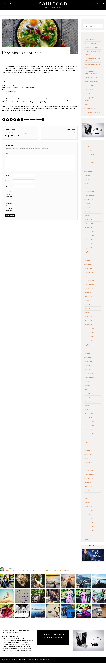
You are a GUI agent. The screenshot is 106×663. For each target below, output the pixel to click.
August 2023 (88, 248)
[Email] (15, 119)
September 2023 (89, 244)
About (32, 13)
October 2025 (88, 163)
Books (40, 13)
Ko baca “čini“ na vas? (90, 89)
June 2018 (87, 494)
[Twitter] (7, 119)
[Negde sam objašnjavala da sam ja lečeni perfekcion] (83, 596)
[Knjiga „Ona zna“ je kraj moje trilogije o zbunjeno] (99, 611)
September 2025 (89, 167)
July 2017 (87, 539)
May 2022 (87, 308)
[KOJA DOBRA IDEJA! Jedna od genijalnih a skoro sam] (53, 596)
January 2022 (88, 324)
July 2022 (87, 300)
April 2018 (87, 502)
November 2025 (89, 159)
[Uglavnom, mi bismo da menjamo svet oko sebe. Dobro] (38, 596)
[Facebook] (4, 119)
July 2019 (87, 442)
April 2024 (87, 215)
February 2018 (88, 510)
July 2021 (87, 345)
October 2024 (88, 199)
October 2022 (88, 288)
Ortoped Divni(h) (89, 108)
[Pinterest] (11, 119)
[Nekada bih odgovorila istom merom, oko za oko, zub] (7, 581)
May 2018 (87, 498)
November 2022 (89, 284)
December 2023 (89, 231)
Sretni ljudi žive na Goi (91, 47)
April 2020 (87, 405)
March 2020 (88, 409)
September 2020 (89, 385)
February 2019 (88, 462)
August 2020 (88, 389)
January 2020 (88, 417)
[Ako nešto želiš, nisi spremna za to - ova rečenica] (99, 581)
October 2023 (88, 240)
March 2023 (88, 268)
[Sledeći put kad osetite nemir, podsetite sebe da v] (22, 611)
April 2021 (87, 357)
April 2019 (87, 454)
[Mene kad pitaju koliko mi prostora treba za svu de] (83, 581)
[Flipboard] (22, 119)
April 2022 (87, 312)
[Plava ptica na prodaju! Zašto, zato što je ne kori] (68, 611)
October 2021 (88, 337)
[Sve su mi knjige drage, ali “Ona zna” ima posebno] (53, 611)
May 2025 (87, 183)
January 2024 (88, 227)
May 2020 (87, 401)
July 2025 (87, 175)
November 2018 (89, 474)
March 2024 (88, 219)
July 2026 (87, 146)
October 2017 (88, 527)
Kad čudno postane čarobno (92, 112)
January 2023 (88, 276)
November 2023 (89, 235)
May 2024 (87, 211)
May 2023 (87, 260)
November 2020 (89, 377)
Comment (8, 153)
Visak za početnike (90, 43)
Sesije (47, 13)
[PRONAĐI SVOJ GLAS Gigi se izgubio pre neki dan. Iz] (38, 581)
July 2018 (87, 490)
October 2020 (88, 381)
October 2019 (88, 430)
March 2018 (88, 506)
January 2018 (88, 515)
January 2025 (88, 187)
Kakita (86, 104)
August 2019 (88, 438)
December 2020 (89, 373)
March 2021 (88, 361)
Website (7, 186)
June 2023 (87, 256)
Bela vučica (87, 94)
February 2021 (88, 365)
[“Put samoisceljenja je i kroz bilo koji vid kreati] (68, 596)
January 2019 (88, 466)
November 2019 (89, 426)
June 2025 (87, 179)
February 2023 (88, 272)
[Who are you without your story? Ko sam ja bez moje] (83, 611)
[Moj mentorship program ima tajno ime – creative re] (7, 596)
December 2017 (89, 519)
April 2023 (87, 264)
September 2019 (89, 434)
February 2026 (88, 151)
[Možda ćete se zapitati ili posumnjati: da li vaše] (38, 611)
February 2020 (88, 413)
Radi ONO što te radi (90, 81)
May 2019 (87, 450)
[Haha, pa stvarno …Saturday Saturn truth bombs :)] (22, 596)
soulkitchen (29, 58)
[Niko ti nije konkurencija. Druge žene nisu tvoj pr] (99, 596)
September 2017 (89, 531)
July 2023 (87, 252)
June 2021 (87, 349)
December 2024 (89, 191)
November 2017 (89, 523)
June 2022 (87, 304)
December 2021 (89, 328)
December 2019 (89, 421)
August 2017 (88, 535)
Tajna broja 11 (88, 85)
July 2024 (87, 203)
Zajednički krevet (89, 39)
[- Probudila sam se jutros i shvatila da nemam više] (53, 581)
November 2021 (89, 333)
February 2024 (88, 223)
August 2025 (88, 171)
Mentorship (56, 13)
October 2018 (88, 478)
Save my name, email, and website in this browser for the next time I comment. (9, 201)
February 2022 (88, 320)
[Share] (43, 119)
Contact (73, 13)
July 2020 (87, 393)
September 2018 (89, 482)
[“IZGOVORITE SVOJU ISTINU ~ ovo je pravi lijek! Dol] (22, 581)
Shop (65, 13)
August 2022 (88, 296)
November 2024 (89, 195)
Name (7, 175)
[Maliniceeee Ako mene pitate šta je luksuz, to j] (7, 611)
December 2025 (89, 155)
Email (7, 181)
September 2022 (89, 292)
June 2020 (87, 397)
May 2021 (87, 353)
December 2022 (89, 280)
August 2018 (88, 486)
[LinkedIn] (18, 119)
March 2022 (88, 316)
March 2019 (88, 458)
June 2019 (87, 446)
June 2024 (87, 207)
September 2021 (89, 341)
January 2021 (88, 369)
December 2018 (89, 470)
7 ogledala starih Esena (91, 77)
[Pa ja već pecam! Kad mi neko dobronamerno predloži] (68, 581)
